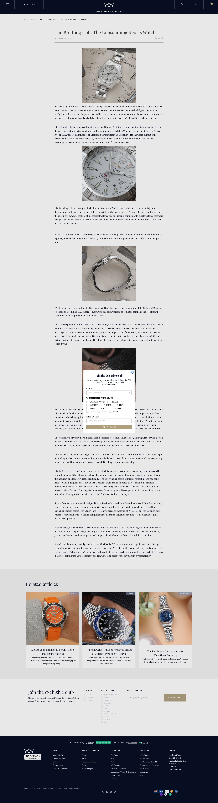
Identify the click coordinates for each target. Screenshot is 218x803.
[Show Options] (129, 392)
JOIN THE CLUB (109, 427)
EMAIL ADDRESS (92, 417)
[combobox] (108, 392)
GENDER (89, 389)
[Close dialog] (132, 372)
